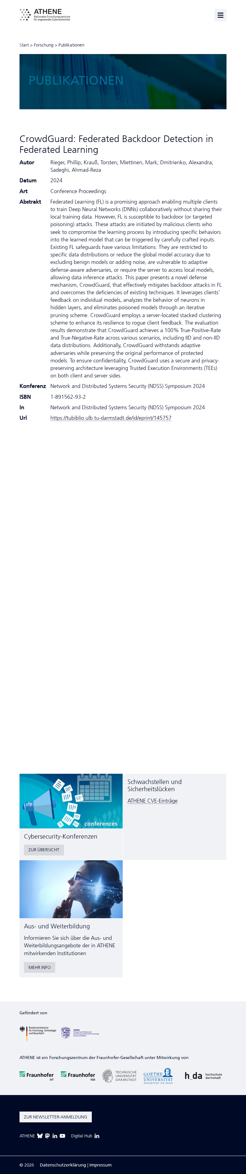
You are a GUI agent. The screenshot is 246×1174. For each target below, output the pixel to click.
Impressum (100, 1165)
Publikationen (71, 45)
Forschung (43, 45)
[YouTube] (62, 1136)
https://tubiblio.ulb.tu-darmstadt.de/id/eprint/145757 (111, 418)
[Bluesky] (40, 1136)
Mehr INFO (39, 967)
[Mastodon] (47, 1136)
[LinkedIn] (55, 1136)
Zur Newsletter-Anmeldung (55, 1117)
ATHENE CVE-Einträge (153, 800)
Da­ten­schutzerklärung (63, 1165)
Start (24, 45)
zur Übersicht (43, 849)
